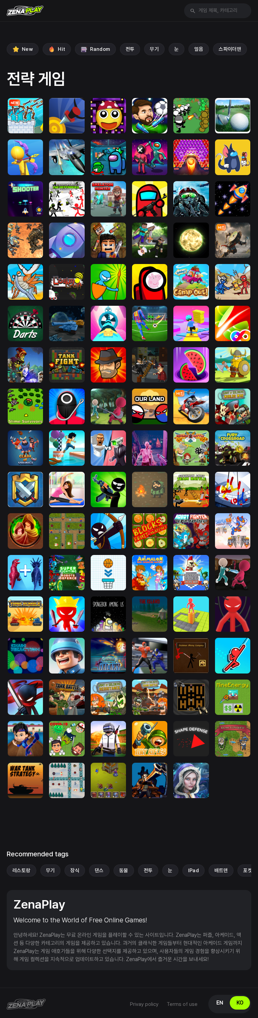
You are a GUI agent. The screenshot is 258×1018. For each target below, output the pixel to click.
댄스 (99, 870)
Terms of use (182, 1004)
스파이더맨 (230, 49)
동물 (123, 870)
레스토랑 (21, 870)
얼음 (198, 49)
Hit (61, 49)
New (27, 49)
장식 (74, 870)
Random (100, 49)
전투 (130, 49)
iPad (193, 870)
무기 (154, 49)
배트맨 (221, 870)
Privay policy (144, 1004)
